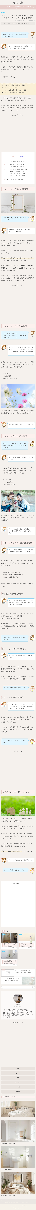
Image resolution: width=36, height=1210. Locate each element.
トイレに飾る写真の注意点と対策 (17, 169)
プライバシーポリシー (13, 1205)
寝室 (18, 1077)
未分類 (18, 1091)
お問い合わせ (24, 1205)
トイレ (3, 12)
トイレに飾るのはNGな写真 (15, 167)
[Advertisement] (18, 134)
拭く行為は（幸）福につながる (16, 180)
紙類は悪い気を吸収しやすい (17, 171)
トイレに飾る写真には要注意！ (16, 161)
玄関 (18, 1068)
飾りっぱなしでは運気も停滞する (19, 173)
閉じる (21, 156)
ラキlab (18, 2)
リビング (18, 1082)
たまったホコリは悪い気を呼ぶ (18, 175)
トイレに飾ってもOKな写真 (15, 164)
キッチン (18, 1087)
